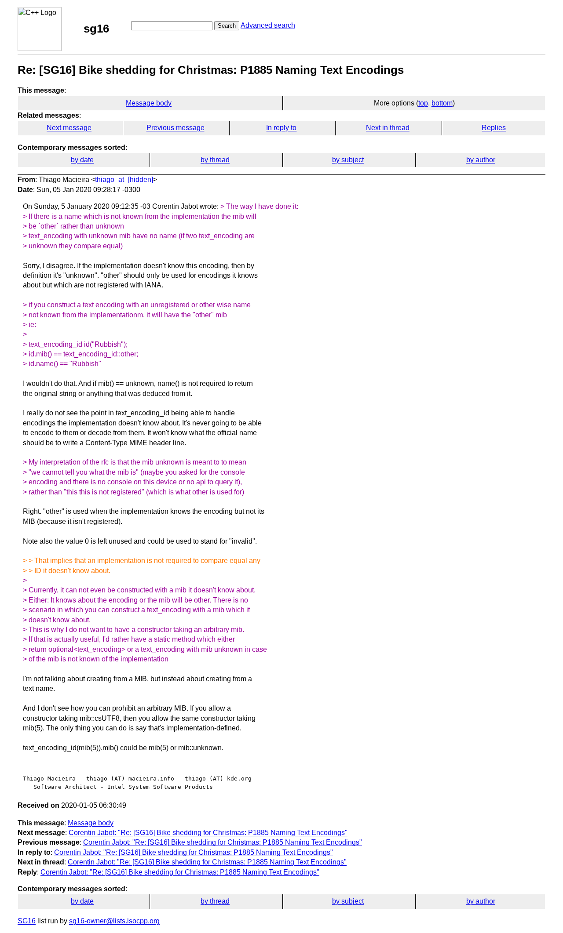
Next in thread (387, 127)
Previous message (175, 127)
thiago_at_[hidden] (124, 179)
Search (227, 25)
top (423, 103)
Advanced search (268, 25)
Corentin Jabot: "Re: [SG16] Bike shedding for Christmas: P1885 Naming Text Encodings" (208, 832)
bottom (442, 103)
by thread (215, 159)
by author (480, 159)
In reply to (281, 127)
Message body (149, 103)
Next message (69, 127)
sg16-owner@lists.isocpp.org (114, 921)
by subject (348, 159)
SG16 (27, 921)
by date (82, 159)
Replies (494, 127)
